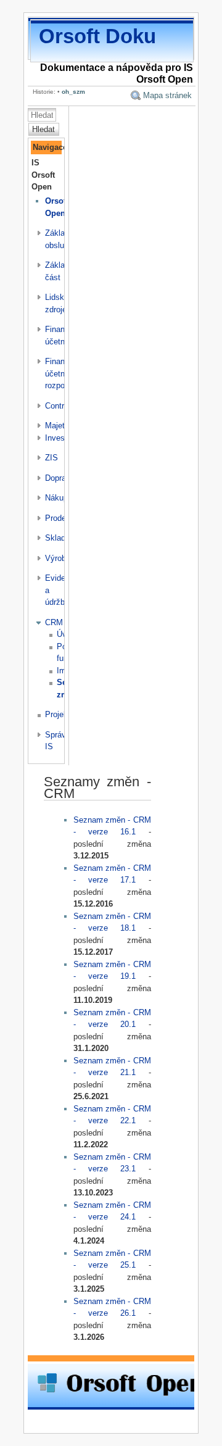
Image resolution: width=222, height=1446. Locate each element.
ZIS (51, 457)
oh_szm (73, 91)
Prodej (56, 518)
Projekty (60, 714)
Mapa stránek (167, 95)
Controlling (64, 405)
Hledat (43, 129)
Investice (61, 438)
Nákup (56, 497)
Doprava (60, 478)
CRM (54, 622)
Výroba (57, 558)
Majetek (59, 425)
